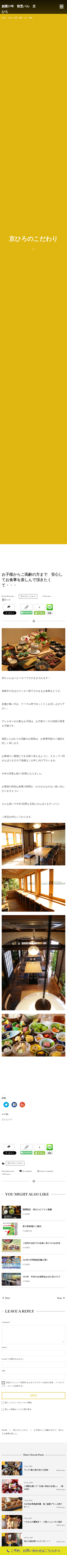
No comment (27, 1171)
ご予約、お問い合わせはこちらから (35, 1550)
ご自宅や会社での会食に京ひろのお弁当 (41, 1243)
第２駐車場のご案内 (32, 1226)
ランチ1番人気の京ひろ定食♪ (36, 1470)
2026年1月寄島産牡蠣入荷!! (35, 1260)
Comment (5, 1322)
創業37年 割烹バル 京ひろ (19, 9)
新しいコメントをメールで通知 (18, 1403)
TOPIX (27, 1214)
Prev (7, 1298)
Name (4, 1347)
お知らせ (28, 1231)
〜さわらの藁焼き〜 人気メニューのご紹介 (44, 1522)
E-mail (4, 1359)
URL (3, 1371)
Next (59, 1298)
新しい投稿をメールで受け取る (18, 1409)
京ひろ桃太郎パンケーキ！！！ (37, 1541)
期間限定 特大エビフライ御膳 (37, 1209)
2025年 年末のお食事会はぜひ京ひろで (41, 1276)
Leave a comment (46, 1171)
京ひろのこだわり (28, 596)
